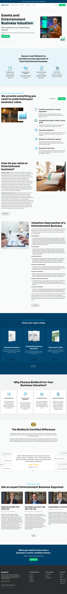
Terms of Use (11, 587)
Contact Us (62, 583)
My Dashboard (49, 577)
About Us (62, 574)
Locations (31, 581)
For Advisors (48, 574)
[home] (5, 5)
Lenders (31, 577)
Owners (31, 574)
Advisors (31, 576)
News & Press (63, 579)
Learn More (12, 359)
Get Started (42, 1)
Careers (61, 576)
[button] (15, 5)
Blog (61, 577)
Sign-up (47, 576)
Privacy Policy (4, 587)
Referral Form (63, 581)
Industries (31, 579)
